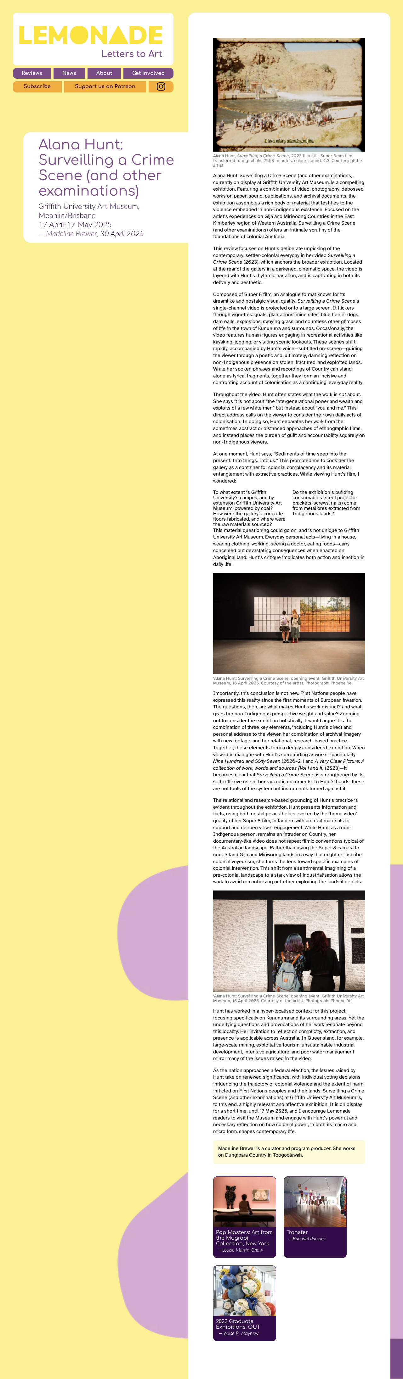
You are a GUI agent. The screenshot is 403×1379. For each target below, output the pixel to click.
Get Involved (148, 73)
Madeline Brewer (71, 233)
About (104, 73)
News (69, 73)
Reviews (32, 73)
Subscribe (37, 86)
